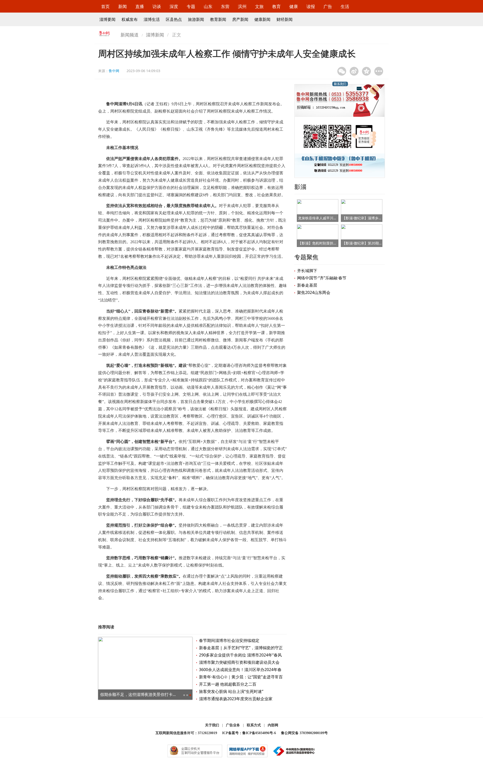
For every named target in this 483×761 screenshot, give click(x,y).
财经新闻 (284, 19)
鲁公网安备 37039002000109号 (304, 733)
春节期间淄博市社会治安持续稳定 (229, 640)
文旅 (259, 6)
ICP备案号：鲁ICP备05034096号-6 (249, 733)
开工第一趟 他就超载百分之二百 (227, 684)
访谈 (156, 6)
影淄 (300, 186)
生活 (345, 6)
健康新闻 (262, 19)
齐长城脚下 (307, 270)
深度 (174, 6)
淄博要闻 (107, 19)
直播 (139, 6)
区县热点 (174, 19)
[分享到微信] (341, 71)
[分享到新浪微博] (354, 71)
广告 (328, 6)
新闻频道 (129, 35)
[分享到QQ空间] (366, 71)
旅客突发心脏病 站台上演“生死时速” (231, 691)
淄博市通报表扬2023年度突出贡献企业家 (235, 698)
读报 (310, 6)
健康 (293, 6)
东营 (225, 6)
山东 (208, 6)
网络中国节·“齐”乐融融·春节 (321, 278)
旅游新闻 (196, 19)
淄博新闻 (155, 35)
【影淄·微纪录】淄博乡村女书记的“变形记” (375, 218)
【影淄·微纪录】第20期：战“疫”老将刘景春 (376, 243)
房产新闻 (240, 19)
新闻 (122, 6)
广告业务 (233, 725)
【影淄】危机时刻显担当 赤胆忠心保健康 (330, 243)
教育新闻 (218, 19)
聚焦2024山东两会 (313, 292)
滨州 (242, 6)
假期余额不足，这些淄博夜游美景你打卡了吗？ (142, 694)
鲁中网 (114, 70)
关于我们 (212, 725)
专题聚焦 (306, 257)
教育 (276, 6)
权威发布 (130, 19)
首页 (105, 6)
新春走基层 (307, 285)
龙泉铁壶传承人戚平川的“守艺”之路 (325, 218)
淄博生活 (152, 19)
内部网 (273, 725)
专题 (191, 6)
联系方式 (254, 725)
